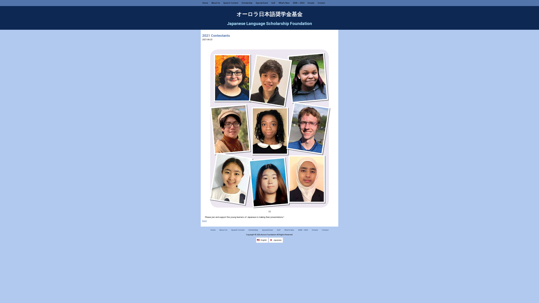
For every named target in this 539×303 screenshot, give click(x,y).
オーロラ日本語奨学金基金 (270, 14)
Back (204, 221)
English (264, 240)
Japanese (277, 240)
